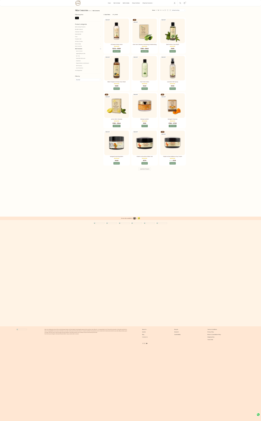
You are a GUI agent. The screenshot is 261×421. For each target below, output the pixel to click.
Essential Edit (78, 34)
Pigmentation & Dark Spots (82, 63)
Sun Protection (79, 68)
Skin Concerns (78, 48)
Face (76, 36)
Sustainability (177, 334)
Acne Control (79, 51)
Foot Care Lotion (144, 82)
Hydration (78, 60)
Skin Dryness (79, 65)
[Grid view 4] (170, 10)
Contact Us (145, 337)
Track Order (210, 339)
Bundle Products (79, 29)
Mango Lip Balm (144, 119)
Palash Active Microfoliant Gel (145, 156)
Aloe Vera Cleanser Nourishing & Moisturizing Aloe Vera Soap (144, 45)
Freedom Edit (78, 39)
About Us (144, 329)
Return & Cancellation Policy (214, 334)
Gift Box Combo (79, 41)
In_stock (115, 14)
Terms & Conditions (212, 329)
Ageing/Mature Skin (80, 53)
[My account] (175, 3)
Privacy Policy (210, 332)
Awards (144, 332)
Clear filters (107, 14)
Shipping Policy (210, 337)
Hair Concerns (78, 46)
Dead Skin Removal (80, 58)
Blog (143, 334)
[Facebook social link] (143, 343)
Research (176, 332)
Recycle (176, 329)
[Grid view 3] (167, 10)
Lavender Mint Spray (172, 82)
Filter (77, 18)
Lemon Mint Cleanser (116, 119)
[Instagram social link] (145, 343)
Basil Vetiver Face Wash (172, 44)
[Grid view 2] (165, 10)
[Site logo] (78, 3)
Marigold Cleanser (172, 119)
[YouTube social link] (147, 343)
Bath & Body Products (80, 27)
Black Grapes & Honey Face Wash (117, 82)
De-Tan (78, 56)
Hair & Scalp (78, 44)
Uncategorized (78, 70)
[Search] (180, 3)
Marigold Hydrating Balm (116, 156)
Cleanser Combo (79, 31)
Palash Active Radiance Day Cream (172, 156)
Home (89, 10)
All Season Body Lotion (117, 44)
